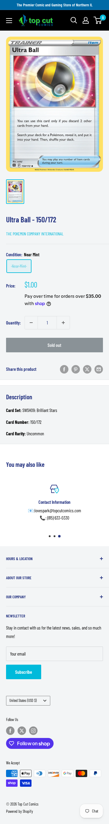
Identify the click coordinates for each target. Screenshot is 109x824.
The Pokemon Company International (35, 233)
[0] (98, 20)
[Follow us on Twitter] (22, 730)
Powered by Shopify (19, 811)
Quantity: (13, 322)
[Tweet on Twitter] (87, 369)
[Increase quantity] (63, 322)
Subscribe (23, 672)
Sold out (54, 345)
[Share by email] (98, 369)
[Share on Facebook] (64, 369)
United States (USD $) (23, 700)
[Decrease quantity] (31, 322)
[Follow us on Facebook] (10, 730)
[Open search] (74, 20)
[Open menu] (9, 20)
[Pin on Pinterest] (75, 369)
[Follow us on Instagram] (33, 730)
